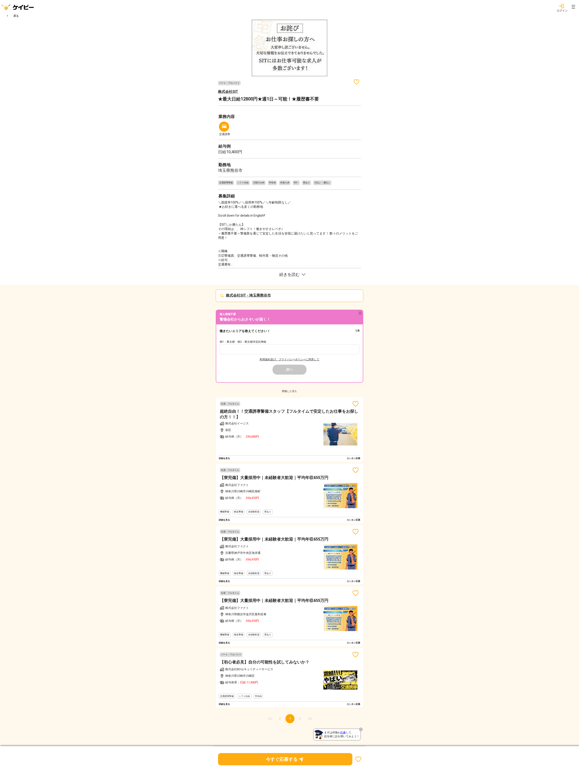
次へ (289, 369)
